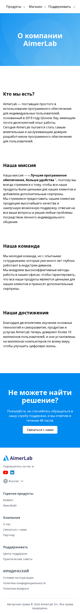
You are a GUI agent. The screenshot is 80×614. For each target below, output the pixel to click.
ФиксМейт (10, 505)
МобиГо (8, 500)
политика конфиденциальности (24, 583)
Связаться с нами (40, 430)
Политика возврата (16, 588)
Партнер (9, 535)
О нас (7, 524)
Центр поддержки (15, 553)
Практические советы (17, 559)
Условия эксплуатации (18, 577)
